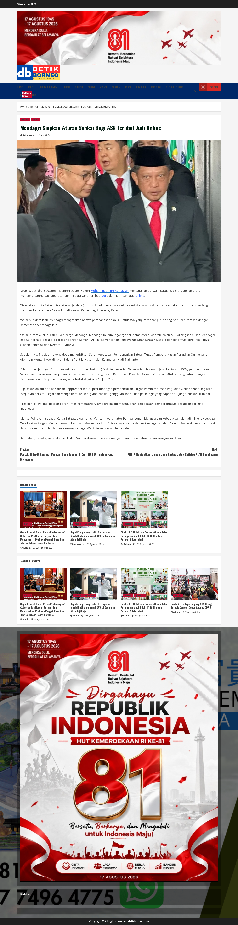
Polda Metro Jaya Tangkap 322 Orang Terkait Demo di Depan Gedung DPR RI (191, 606)
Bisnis (66, 87)
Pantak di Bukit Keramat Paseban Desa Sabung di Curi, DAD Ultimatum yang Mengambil (66, 454)
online (140, 296)
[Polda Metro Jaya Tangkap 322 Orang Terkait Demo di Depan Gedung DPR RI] (194, 584)
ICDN (22, 94)
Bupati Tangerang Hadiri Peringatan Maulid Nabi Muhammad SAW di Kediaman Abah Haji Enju (92, 536)
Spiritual (156, 87)
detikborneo (27, 135)
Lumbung (141, 87)
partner (214, 87)
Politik (79, 87)
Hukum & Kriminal (49, 87)
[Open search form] (195, 91)
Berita (31, 87)
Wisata (103, 87)
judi (103, 296)
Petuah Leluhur (174, 87)
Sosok (128, 87)
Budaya (91, 87)
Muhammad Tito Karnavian (110, 290)
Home (20, 87)
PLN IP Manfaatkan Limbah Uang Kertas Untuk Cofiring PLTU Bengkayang (172, 452)
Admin (27, 547)
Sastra (116, 87)
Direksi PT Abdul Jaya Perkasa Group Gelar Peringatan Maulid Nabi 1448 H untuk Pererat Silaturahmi (144, 536)
